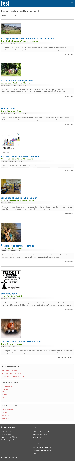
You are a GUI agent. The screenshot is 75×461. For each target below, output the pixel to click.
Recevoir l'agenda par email (12, 373)
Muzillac (5, 389)
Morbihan (5, 418)
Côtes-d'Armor (7, 410)
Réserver (70, 357)
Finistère (5, 413)
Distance (6, 16)
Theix (4, 392)
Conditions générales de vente (11, 440)
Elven (4, 397)
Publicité (35, 453)
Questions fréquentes (40, 434)
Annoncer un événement (41, 431)
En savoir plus (69, 54)
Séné (4, 400)
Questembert (7, 386)
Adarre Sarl (8, 458)
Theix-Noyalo (7, 394)
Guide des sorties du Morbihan (13, 376)
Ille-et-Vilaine (6, 416)
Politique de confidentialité (10, 437)
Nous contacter (38, 437)
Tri (16, 16)
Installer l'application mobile (42, 450)
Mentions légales (6, 431)
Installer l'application (9, 370)
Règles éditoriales (7, 434)
